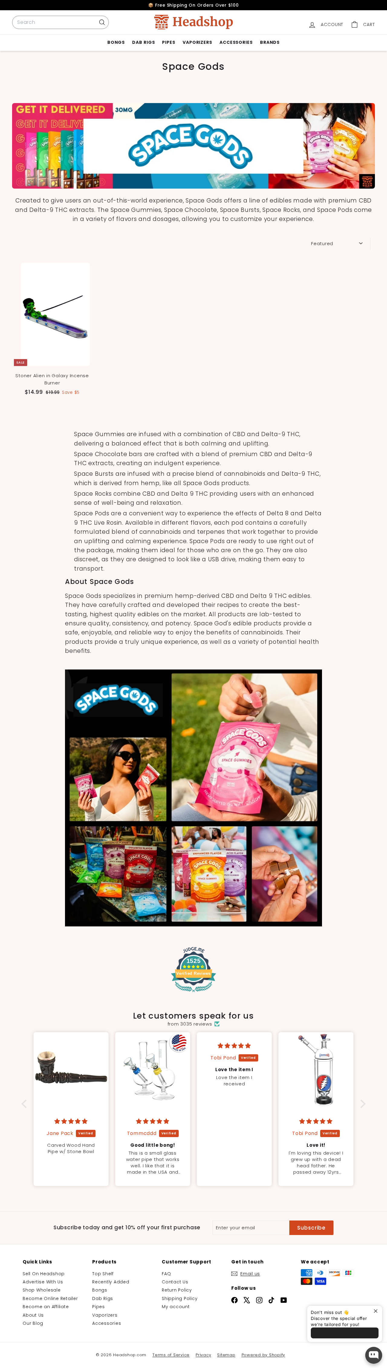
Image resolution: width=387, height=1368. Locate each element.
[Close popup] (376, 1311)
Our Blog (33, 1323)
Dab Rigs (143, 42)
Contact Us (175, 1282)
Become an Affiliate (46, 1307)
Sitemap (226, 1355)
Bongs (116, 42)
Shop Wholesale (42, 1290)
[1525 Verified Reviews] (193, 993)
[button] (25, 1104)
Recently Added (110, 1282)
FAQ (166, 1274)
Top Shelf (103, 1274)
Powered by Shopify (263, 1355)
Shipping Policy (179, 1298)
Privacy (203, 1355)
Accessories (236, 42)
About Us (33, 1315)
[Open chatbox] (373, 1355)
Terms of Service (171, 1355)
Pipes (168, 42)
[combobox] (60, 22)
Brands (270, 42)
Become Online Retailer (50, 1298)
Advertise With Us (43, 1282)
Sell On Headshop (44, 1274)
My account (176, 1307)
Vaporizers (197, 42)
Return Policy (177, 1290)
